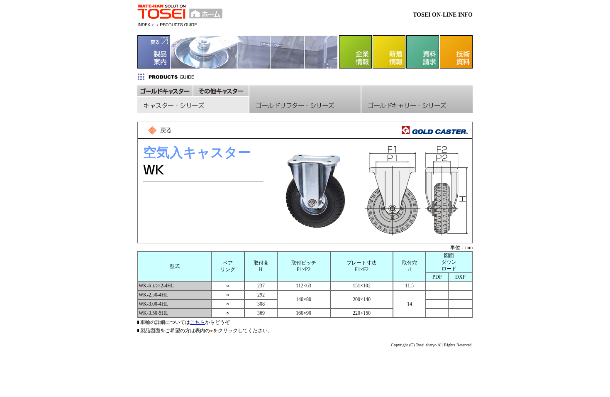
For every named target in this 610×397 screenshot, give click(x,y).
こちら (197, 322)
